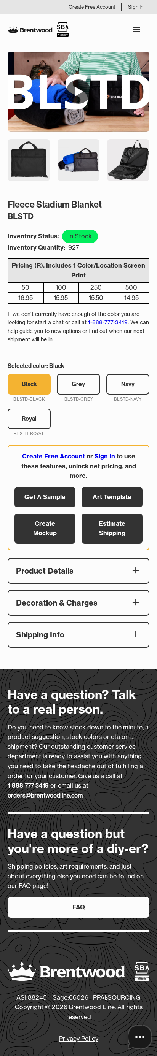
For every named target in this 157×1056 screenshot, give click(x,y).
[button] (136, 30)
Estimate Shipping (112, 528)
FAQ (78, 907)
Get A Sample (45, 497)
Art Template (112, 497)
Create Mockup (45, 528)
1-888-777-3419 (108, 322)
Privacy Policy (78, 1038)
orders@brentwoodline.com (45, 795)
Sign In (135, 7)
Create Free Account (92, 7)
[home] (38, 29)
